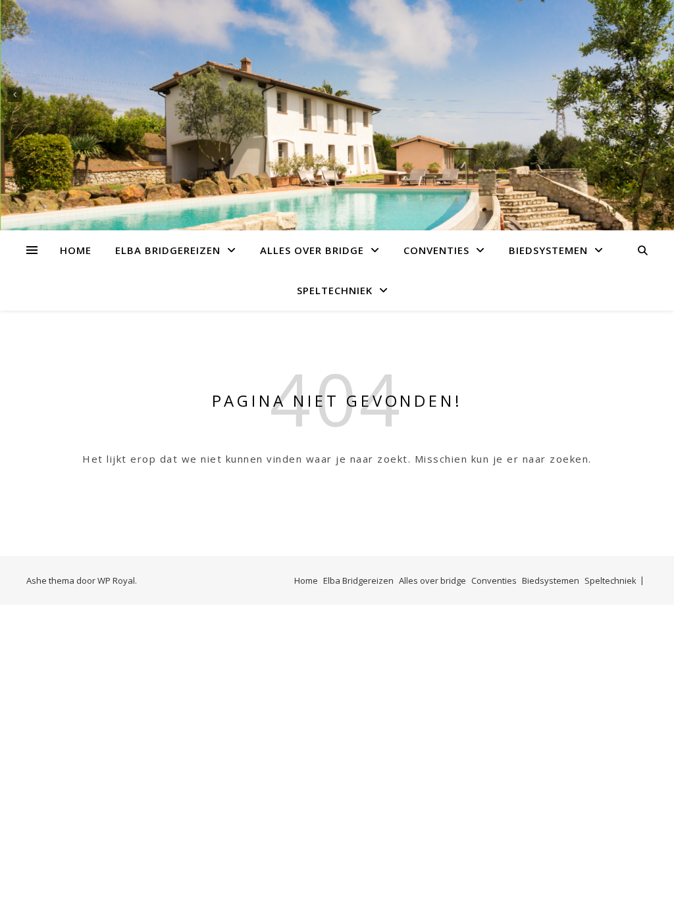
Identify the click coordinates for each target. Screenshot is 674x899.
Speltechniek (335, 290)
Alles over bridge (312, 250)
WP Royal (116, 580)
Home (75, 250)
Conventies (436, 250)
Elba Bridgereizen (167, 250)
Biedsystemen (548, 250)
